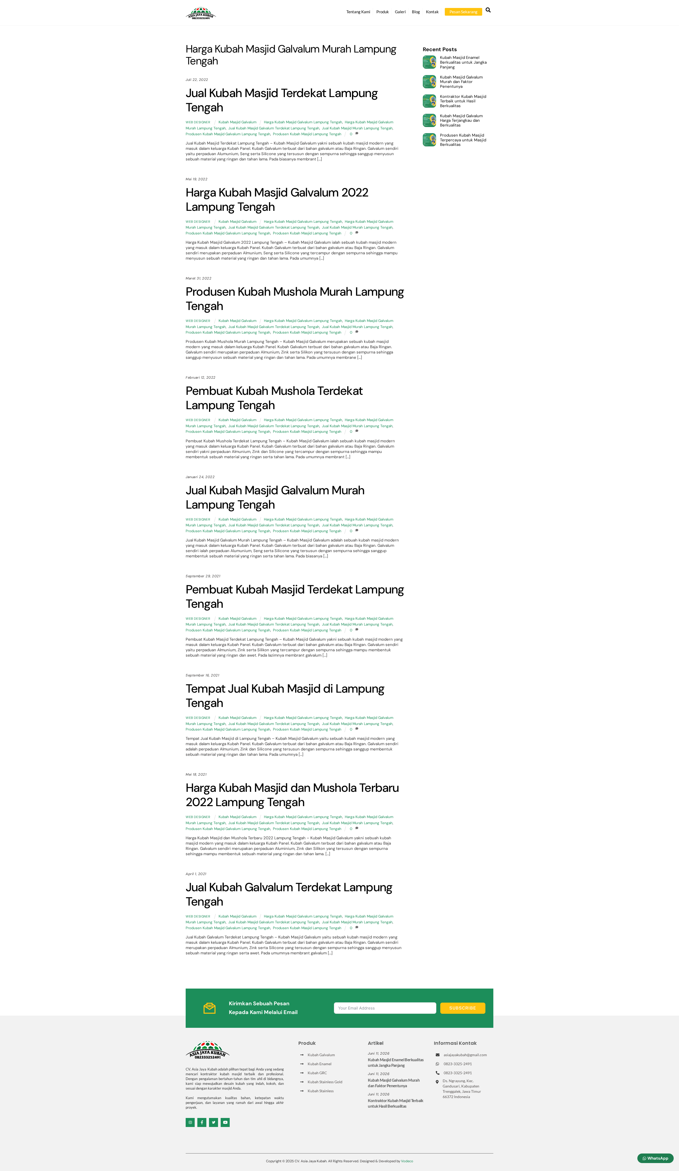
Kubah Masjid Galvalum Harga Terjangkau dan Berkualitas (461, 121)
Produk (382, 11)
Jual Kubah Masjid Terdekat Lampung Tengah (282, 100)
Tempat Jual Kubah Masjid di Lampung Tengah (285, 696)
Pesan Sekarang (463, 11)
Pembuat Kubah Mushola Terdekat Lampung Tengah (274, 398)
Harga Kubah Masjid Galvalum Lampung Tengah (303, 122)
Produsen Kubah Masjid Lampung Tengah (307, 134)
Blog (416, 11)
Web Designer (198, 122)
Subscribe (462, 1008)
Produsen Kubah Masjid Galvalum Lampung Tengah (228, 134)
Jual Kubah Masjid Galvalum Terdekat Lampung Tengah (273, 128)
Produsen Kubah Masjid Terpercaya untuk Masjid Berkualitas (463, 140)
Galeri (400, 11)
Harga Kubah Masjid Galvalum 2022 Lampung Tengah (277, 200)
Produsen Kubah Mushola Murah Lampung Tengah (295, 299)
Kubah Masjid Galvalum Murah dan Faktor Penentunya (461, 82)
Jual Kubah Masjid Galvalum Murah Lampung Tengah (275, 497)
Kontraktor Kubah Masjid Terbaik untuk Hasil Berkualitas (463, 101)
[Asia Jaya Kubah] (201, 16)
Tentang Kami (358, 11)
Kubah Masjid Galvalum (237, 122)
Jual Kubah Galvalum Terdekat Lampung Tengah (289, 894)
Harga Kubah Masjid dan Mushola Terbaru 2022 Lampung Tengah (292, 795)
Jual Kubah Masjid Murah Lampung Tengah (357, 128)
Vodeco (407, 1161)
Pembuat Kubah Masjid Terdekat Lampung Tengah (295, 596)
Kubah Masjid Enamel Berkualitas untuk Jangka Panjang (463, 62)
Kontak (432, 11)
